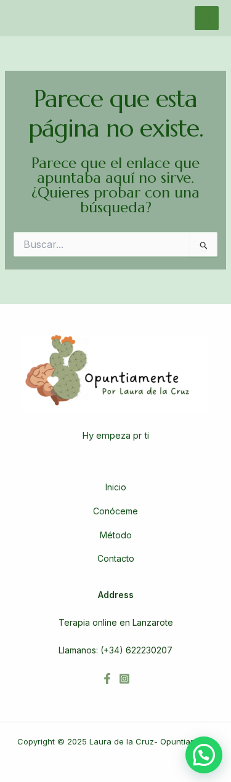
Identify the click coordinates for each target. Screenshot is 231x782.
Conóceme (115, 511)
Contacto (115, 558)
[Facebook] (107, 678)
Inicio (115, 487)
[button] (203, 754)
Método (116, 535)
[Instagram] (124, 678)
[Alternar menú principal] (207, 18)
